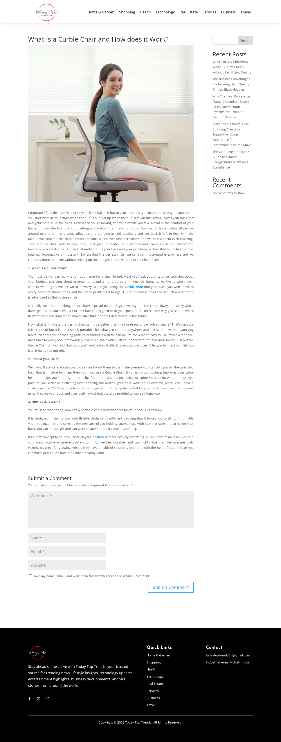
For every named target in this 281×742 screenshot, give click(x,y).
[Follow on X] (38, 698)
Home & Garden (100, 13)
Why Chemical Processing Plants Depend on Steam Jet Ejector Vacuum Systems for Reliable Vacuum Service (231, 106)
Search (245, 40)
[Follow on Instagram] (47, 698)
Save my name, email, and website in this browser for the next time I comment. (91, 576)
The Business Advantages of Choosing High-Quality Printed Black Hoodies (231, 84)
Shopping (127, 13)
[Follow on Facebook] (29, 698)
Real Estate (189, 13)
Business (228, 13)
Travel (246, 13)
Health (145, 13)
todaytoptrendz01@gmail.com (228, 655)
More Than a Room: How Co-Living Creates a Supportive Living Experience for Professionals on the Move (232, 134)
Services (209, 13)
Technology (165, 13)
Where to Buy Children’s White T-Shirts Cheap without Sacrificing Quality (232, 67)
